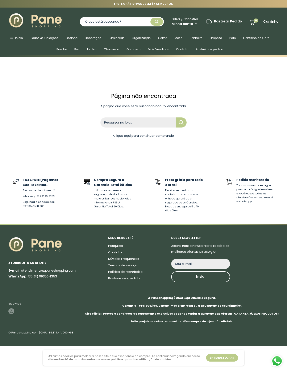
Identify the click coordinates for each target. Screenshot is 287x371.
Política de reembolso (125, 271)
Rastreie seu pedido (124, 278)
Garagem (133, 49)
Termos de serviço (122, 265)
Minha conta (183, 23)
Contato (182, 49)
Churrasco (111, 49)
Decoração (93, 38)
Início (19, 38)
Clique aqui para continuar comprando (143, 135)
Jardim (91, 49)
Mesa (178, 38)
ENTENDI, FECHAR (222, 358)
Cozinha (72, 38)
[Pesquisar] (156, 22)
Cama (162, 38)
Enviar (201, 276)
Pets (232, 38)
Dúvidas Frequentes (123, 258)
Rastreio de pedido (209, 49)
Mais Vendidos (158, 49)
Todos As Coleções (44, 38)
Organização (141, 38)
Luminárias (116, 38)
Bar (76, 49)
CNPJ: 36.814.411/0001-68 (56, 333)
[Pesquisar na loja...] (181, 122)
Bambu (62, 49)
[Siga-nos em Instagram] (11, 311)
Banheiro (196, 38)
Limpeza (216, 38)
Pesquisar (115, 245)
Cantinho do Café (256, 38)
